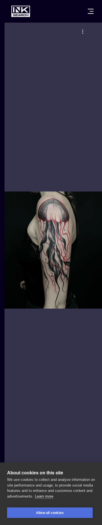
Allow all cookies (50, 513)
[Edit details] (83, 31)
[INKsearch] (20, 11)
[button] (83, 31)
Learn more (44, 496)
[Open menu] (90, 11)
